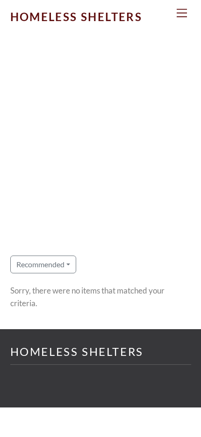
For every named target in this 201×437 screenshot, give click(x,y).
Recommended (40, 264)
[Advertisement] (100, 151)
